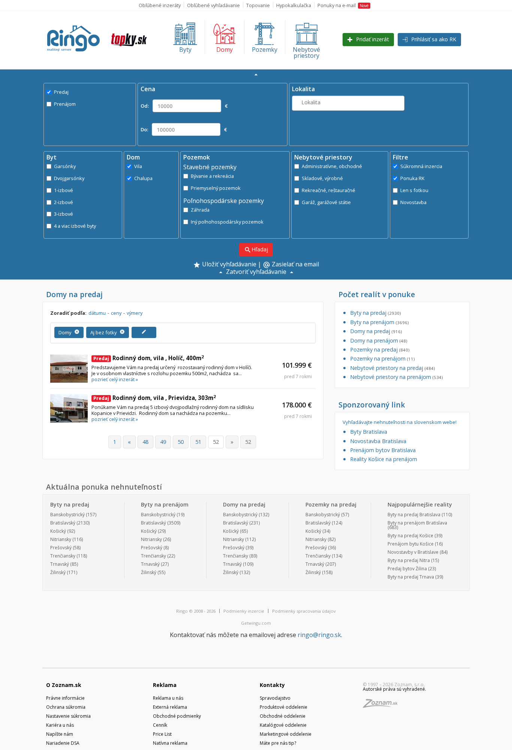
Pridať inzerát (372, 39)
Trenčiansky (62, 556)
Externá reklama (170, 707)
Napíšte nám (59, 734)
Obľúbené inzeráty (160, 5)
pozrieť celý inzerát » (114, 379)
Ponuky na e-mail (342, 5)
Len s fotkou (414, 190)
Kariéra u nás (60, 725)
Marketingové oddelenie (285, 734)
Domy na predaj (376, 331)
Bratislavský (62, 523)
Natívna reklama (170, 743)
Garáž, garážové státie (326, 202)
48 (145, 441)
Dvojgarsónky (69, 178)
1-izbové (63, 190)
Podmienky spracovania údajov (304, 611)
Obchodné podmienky (177, 716)
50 (181, 441)
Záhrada (200, 209)
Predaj (61, 92)
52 (216, 441)
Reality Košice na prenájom (383, 459)
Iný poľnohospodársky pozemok (227, 221)
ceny (116, 313)
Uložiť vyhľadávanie (228, 264)
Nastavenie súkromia (68, 716)
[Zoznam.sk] (383, 705)
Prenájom (65, 104)
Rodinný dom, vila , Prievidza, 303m (154, 397)
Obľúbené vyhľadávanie (213, 5)
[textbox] (348, 102)
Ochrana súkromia (65, 707)
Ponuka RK (412, 178)
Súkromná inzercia (421, 166)
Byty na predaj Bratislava (414, 514)
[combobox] (348, 103)
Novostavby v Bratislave (413, 552)
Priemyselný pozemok (216, 188)
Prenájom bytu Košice (411, 544)
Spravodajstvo (275, 698)
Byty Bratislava (368, 431)
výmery (134, 313)
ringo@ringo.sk (319, 635)
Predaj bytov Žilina (407, 568)
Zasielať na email (291, 265)
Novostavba (413, 202)
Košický (58, 531)
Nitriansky (60, 539)
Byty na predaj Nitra (409, 560)
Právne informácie (65, 698)
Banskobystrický (67, 514)
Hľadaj (256, 250)
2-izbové (63, 202)
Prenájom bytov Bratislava (383, 450)
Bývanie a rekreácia (212, 176)
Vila (138, 166)
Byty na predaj (375, 312)
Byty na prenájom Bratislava (417, 523)
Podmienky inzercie (243, 611)
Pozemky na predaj (379, 349)
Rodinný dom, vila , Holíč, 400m (148, 358)
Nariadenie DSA (62, 743)
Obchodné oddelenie (282, 716)
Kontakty (272, 684)
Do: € (184, 129)
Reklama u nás (168, 698)
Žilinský (58, 572)
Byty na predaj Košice (410, 535)
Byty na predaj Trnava (411, 577)
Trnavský (59, 564)
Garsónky (65, 166)
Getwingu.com (256, 623)
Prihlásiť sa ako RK (433, 39)
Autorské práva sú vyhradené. (394, 689)
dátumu (97, 313)
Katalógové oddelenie (283, 725)
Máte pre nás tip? (278, 743)
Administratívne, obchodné (332, 166)
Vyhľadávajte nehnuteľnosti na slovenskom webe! (400, 422)
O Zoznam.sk (63, 684)
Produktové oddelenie (283, 707)
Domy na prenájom (378, 340)
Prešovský (61, 547)
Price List (162, 734)
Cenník (160, 725)
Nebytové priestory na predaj (392, 367)
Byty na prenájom (379, 322)
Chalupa (143, 178)
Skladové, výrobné (322, 178)
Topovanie (258, 5)
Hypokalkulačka (293, 5)
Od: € (184, 105)
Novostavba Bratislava (378, 441)
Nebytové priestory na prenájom (396, 376)
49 (163, 441)
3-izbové (63, 213)
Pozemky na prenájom (382, 358)
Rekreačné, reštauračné (328, 190)
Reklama (165, 684)
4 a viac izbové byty (75, 225)
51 (198, 441)
